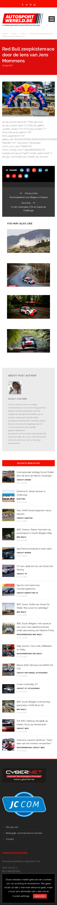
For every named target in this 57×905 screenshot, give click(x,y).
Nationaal (30, 673)
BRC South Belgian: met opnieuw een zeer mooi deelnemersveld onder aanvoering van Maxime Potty (35, 627)
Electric (21, 499)
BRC (18, 537)
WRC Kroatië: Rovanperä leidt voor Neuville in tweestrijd (26, 322)
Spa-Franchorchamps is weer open (34, 548)
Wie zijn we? (12, 827)
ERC (34, 654)
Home (4, 34)
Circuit (14, 34)
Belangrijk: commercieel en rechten (24, 833)
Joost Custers (17, 399)
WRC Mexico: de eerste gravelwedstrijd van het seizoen (26, 256)
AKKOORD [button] (40, 896)
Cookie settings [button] (20, 896)
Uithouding (42, 673)
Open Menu (52, 19)
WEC (27, 728)
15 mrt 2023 (22, 502)
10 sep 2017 (7, 65)
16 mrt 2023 (22, 483)
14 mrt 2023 (22, 615)
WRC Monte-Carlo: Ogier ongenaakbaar (24, 289)
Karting (29, 518)
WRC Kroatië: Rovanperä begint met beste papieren (25, 356)
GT (26, 574)
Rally (23, 537)
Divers (23, 34)
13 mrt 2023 (22, 731)
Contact (10, 839)
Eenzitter (30, 593)
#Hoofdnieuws (24, 634)
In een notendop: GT (27, 684)
